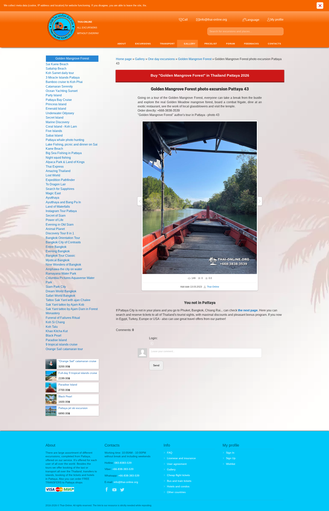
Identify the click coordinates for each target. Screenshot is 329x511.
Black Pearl (53, 335)
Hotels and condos (178, 486)
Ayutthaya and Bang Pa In (63, 202)
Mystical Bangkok (57, 260)
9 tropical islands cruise (61, 344)
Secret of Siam (55, 215)
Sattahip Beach (56, 68)
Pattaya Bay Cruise (59, 99)
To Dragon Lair (56, 184)
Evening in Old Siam (59, 224)
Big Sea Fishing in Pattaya (64, 153)
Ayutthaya (52, 197)
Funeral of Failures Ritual (63, 317)
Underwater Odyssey (60, 113)
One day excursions (161, 59)
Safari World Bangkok (60, 295)
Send (156, 365)
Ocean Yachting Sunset (61, 90)
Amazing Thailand (58, 171)
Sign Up (231, 458)
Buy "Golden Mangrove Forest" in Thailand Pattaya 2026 (200, 75)
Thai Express (55, 166)
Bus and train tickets (179, 480)
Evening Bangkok (58, 251)
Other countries (176, 492)
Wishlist (230, 463)
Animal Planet (55, 229)
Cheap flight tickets (178, 475)
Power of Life (54, 220)
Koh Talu (52, 326)
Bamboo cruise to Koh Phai (64, 82)
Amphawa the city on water (64, 269)
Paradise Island (56, 340)
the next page (248, 310)
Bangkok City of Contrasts (63, 242)
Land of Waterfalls (58, 206)
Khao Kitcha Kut (57, 331)
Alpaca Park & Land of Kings (65, 162)
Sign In (230, 452)
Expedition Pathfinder (60, 180)
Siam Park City (56, 286)
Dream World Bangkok (61, 291)
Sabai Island (54, 135)
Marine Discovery (57, 122)
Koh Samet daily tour (60, 73)
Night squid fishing (58, 157)
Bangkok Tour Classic (60, 255)
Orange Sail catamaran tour (64, 349)
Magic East (53, 193)
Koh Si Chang (55, 322)
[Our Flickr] (138, 490)
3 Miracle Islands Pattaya (63, 77)
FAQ (169, 452)
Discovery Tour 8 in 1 (60, 233)
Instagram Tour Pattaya (61, 211)
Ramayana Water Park (61, 273)
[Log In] (152, 343)
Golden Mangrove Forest (195, 59)
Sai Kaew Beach (57, 64)
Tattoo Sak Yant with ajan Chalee (68, 300)
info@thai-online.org (126, 482)
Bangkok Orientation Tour (63, 237)
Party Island (54, 95)
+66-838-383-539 (122, 469)
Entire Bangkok (56, 246)
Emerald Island (56, 108)
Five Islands (54, 131)
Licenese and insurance (181, 458)
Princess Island (56, 104)
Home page (124, 59)
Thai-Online (213, 286)
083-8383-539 (123, 462)
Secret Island (54, 117)
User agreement (177, 463)
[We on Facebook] (107, 490)
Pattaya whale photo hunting (65, 139)
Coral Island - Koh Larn (61, 126)
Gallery (140, 59)
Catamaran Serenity (59, 86)
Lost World (53, 175)
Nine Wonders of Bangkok (63, 264)
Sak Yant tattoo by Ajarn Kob (65, 304)
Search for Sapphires (60, 188)
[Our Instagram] (130, 490)
